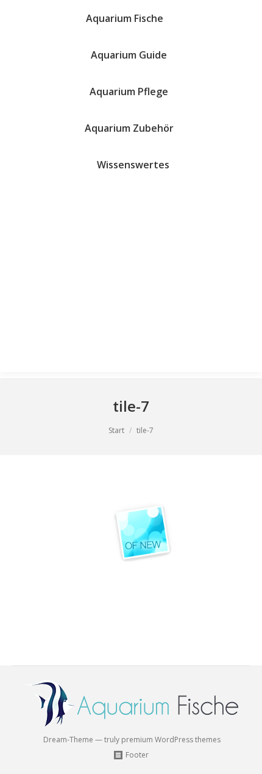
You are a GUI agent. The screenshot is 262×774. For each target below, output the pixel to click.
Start (116, 430)
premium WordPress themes (171, 739)
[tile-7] (131, 557)
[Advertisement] (131, 280)
